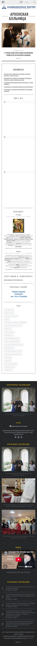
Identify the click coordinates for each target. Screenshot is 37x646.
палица (7, 319)
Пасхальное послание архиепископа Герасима (18, 87)
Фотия (27, 239)
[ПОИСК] (34, 2)
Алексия (16, 239)
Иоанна (6, 239)
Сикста (27, 256)
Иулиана (22, 237)
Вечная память (9, 347)
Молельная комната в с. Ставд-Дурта (15, 322)
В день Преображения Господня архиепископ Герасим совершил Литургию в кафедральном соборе (20, 596)
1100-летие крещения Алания (13, 351)
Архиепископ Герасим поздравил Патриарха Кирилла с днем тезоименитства (17, 79)
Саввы (17, 264)
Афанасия (17, 267)
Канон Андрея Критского (12, 338)
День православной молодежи (14, 344)
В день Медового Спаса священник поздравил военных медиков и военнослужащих (20, 604)
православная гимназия (12, 341)
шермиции (8, 357)
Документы (18, 69)
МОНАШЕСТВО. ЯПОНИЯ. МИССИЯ (18, 572)
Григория (9, 242)
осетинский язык (9, 367)
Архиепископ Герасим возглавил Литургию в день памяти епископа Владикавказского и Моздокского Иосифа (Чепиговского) (20, 623)
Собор (9, 261)
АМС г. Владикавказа (11, 363)
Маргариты (18, 246)
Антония (18, 243)
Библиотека (8, 370)
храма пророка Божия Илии (13, 354)
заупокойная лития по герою (13, 325)
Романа (27, 258)
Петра (31, 239)
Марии (13, 240)
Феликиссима (9, 258)
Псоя (7, 237)
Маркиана (28, 237)
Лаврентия (21, 256)
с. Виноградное (9, 332)
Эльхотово (8, 329)
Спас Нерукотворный (11, 316)
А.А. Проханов (9, 309)
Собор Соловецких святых (22, 235)
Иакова (11, 239)
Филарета (11, 245)
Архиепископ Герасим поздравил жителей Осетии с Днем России (17, 74)
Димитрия (22, 239)
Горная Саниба (9, 313)
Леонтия (8, 240)
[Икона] (18, 233)
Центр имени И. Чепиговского (13, 280)
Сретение (7, 360)
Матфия (12, 235)
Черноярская (9, 335)
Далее (18, 58)
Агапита (16, 258)
